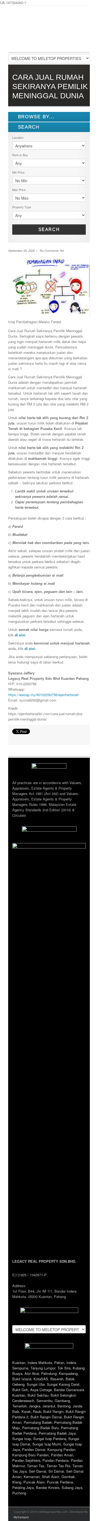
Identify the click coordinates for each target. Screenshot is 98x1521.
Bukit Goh (20, 1389)
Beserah (56, 1378)
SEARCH (27, 127)
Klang (16, 1482)
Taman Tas (35, 1465)
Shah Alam (50, 1476)
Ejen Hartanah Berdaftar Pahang (49, 33)
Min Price (18, 172)
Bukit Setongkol (63, 1395)
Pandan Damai (33, 1449)
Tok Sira (64, 1368)
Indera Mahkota (39, 1362)
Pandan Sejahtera (26, 1460)
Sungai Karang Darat (63, 1384)
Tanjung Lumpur (42, 1368)
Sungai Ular (36, 1384)
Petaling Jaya (23, 1487)
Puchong (19, 1492)
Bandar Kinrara (47, 1487)
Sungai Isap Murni (46, 1444)
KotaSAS (40, 1378)
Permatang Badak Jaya (57, 1433)
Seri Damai (37, 1471)
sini (32, 648)
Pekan (59, 1362)
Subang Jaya (72, 1487)
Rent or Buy (20, 155)
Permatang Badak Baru (40, 1427)
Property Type (21, 207)
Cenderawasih (23, 1400)
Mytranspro (21, 1517)
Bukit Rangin (53, 1411)
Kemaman (32, 1476)
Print (15, 738)
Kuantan (18, 1362)
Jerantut (48, 1406)
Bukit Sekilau (37, 1395)
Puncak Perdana (60, 1482)
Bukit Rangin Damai (46, 1416)
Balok (70, 1378)
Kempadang (68, 1373)
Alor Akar (31, 1373)
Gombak (68, 1476)
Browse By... (35, 116)
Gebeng (18, 1384)
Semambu (44, 1400)
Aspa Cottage (41, 1389)
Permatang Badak (38, 1422)
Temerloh (19, 1406)
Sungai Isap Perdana (49, 1438)
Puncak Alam (34, 1482)
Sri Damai (56, 1471)
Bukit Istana (21, 1378)
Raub (37, 1411)
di (26, 648)
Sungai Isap (21, 1438)
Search (49, 229)
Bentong (64, 1406)
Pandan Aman (62, 1454)
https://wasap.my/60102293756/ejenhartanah (43, 694)
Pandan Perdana (55, 1460)
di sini (20, 634)
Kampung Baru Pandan (30, 1454)
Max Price (19, 189)
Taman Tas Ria (58, 1465)
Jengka (34, 1406)
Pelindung (49, 1373)
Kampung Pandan (61, 1449)
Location (17, 137)
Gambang (62, 1400)
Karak (26, 1411)
